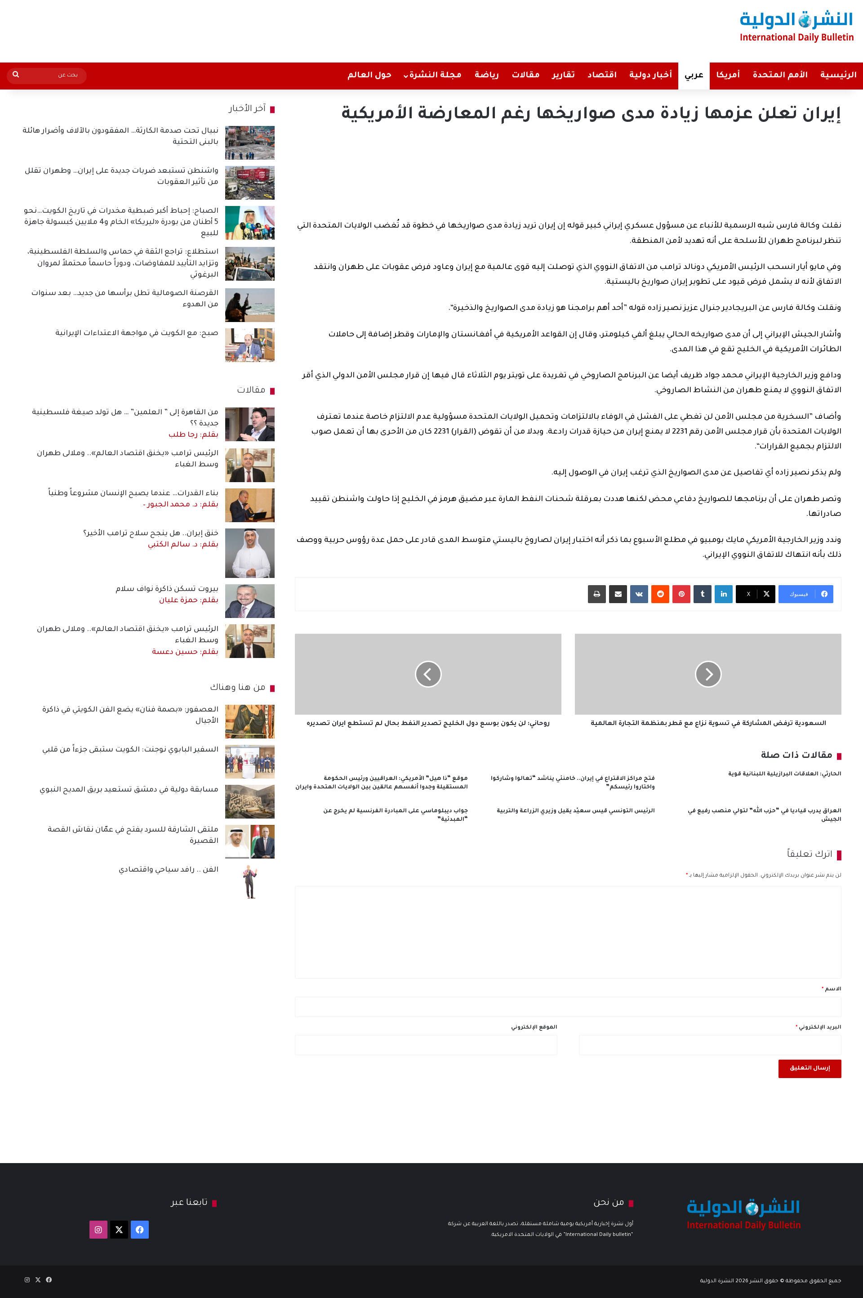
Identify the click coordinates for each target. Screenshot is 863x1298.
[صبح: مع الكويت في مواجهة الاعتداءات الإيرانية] (250, 345)
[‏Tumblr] (703, 594)
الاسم (831, 990)
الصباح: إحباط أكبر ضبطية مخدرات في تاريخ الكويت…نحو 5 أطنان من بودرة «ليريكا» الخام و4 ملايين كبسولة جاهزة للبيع (121, 222)
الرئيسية (838, 76)
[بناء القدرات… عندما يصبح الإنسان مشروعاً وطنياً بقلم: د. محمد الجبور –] (250, 505)
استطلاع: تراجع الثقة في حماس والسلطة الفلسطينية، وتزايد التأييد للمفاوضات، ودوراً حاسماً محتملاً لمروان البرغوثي (122, 263)
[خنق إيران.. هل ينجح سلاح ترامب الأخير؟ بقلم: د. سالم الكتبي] (250, 553)
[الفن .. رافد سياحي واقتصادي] (250, 882)
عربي (694, 76)
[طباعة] (597, 594)
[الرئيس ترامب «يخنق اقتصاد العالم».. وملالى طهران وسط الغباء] (250, 465)
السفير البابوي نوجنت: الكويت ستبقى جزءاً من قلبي (130, 750)
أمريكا (728, 76)
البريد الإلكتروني (818, 1028)
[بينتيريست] (681, 594)
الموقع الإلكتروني (534, 1028)
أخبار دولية (650, 76)
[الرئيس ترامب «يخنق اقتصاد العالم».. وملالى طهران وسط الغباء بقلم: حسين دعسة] (250, 641)
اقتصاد (602, 76)
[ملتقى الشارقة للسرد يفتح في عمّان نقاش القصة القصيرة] (250, 842)
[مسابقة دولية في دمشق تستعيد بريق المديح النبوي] (250, 802)
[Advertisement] (285, 29)
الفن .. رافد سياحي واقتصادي (168, 870)
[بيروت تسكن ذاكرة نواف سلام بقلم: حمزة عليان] (250, 601)
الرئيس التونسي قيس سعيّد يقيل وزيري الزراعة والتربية (576, 811)
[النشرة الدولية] (797, 26)
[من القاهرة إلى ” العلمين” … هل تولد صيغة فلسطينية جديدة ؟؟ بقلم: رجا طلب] (250, 424)
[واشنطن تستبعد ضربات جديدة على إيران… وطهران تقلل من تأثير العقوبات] (250, 183)
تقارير (563, 76)
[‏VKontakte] (639, 594)
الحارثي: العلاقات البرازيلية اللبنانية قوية (784, 774)
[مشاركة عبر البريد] (618, 594)
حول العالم (369, 76)
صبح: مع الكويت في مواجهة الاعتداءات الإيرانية (136, 334)
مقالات (526, 76)
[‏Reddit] (660, 594)
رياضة (487, 76)
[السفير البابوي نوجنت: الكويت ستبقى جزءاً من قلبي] (250, 762)
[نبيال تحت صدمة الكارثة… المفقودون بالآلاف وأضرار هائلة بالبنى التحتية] (250, 143)
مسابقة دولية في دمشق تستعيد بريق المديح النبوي (129, 790)
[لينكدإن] (724, 594)
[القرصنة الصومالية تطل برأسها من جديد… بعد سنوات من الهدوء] (250, 305)
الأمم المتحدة (780, 76)
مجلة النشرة (435, 76)
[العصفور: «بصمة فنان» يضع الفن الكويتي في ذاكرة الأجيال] (250, 722)
